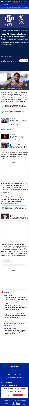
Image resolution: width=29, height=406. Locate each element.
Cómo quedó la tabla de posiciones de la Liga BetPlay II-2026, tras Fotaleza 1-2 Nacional (15, 299)
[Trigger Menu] (2, 4)
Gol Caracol (15, 1)
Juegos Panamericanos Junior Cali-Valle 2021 (13, 265)
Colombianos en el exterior (10, 320)
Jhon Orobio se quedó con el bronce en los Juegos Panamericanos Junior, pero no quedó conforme (18, 122)
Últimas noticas (8, 1)
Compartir (25, 60)
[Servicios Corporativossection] (27, 385)
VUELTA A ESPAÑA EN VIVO (13, 8)
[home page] (2, 1)
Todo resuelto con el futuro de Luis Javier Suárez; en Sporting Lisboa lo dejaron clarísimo (15, 331)
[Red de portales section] (27, 382)
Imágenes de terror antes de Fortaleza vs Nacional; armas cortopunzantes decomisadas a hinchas (15, 315)
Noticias (19, 391)
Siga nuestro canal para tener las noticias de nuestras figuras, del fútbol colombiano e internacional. (15, 106)
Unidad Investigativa (23, 1)
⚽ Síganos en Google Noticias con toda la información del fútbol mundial (15, 207)
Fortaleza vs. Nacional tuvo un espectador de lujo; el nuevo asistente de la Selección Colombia (15, 307)
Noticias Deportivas (7, 262)
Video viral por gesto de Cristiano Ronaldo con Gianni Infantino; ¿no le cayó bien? (17, 138)
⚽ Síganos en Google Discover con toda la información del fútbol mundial (15, 112)
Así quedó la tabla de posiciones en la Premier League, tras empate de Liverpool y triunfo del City (19, 146)
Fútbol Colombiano (8, 295)
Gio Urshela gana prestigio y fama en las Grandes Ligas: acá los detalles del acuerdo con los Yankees (19, 217)
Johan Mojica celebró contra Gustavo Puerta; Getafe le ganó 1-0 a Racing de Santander (15, 323)
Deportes (12, 391)
